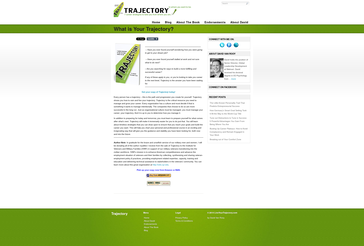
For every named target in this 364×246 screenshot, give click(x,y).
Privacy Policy (181, 218)
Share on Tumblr (152, 39)
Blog (146, 230)
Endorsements (150, 224)
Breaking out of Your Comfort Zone (225, 139)
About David (149, 221)
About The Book (151, 227)
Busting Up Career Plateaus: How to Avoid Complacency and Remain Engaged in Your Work (229, 131)
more (233, 79)
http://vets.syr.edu (161, 165)
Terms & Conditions (184, 221)
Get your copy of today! (158, 92)
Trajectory (119, 213)
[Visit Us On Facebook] (229, 47)
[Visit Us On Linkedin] (235, 47)
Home (156, 22)
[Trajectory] (153, 16)
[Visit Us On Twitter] (222, 47)
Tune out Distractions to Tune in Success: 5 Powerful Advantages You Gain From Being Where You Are (228, 121)
